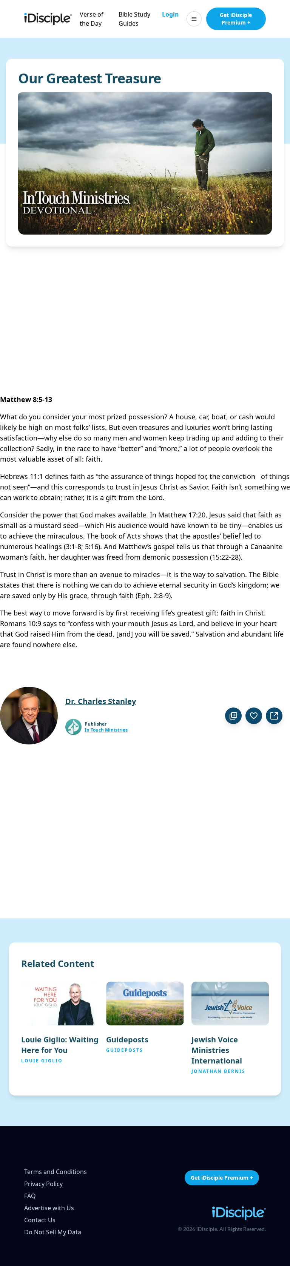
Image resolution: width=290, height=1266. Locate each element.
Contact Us (40, 1220)
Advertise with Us (49, 1208)
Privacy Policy (43, 1184)
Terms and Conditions (55, 1172)
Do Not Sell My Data (52, 1232)
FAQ (30, 1196)
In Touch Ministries (106, 730)
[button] (194, 18)
